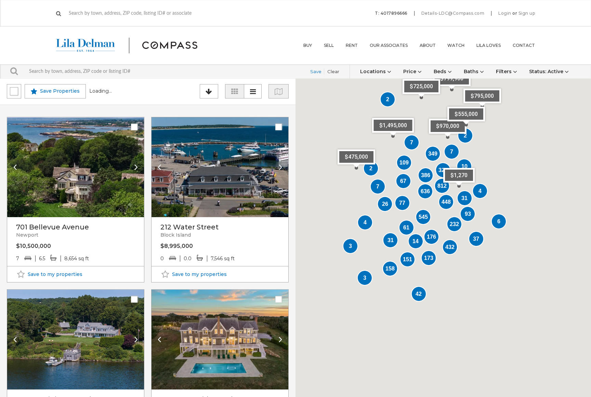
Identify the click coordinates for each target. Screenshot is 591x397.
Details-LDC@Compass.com (453, 13)
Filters (504, 71)
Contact (524, 45)
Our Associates (389, 45)
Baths (472, 71)
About (428, 45)
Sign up (526, 13)
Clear (333, 71)
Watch (455, 45)
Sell (329, 45)
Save (315, 71)
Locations (373, 71)
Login (504, 13)
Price (410, 71)
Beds (441, 71)
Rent (352, 45)
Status (546, 71)
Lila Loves (488, 45)
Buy (307, 45)
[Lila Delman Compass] (135, 45)
